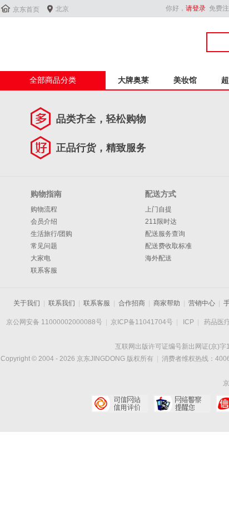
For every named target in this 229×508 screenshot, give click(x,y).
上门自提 (158, 209)
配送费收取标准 (168, 246)
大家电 (41, 258)
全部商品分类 (52, 80)
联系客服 (44, 270)
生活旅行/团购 (51, 234)
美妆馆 (185, 80)
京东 (37, 38)
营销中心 (201, 303)
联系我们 (61, 303)
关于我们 (26, 303)
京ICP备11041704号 (142, 322)
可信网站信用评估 (119, 404)
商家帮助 (166, 303)
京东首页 (26, 9)
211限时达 (161, 221)
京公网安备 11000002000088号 (54, 322)
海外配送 (158, 258)
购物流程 (44, 209)
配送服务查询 (165, 234)
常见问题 (44, 246)
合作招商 (131, 303)
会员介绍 (44, 221)
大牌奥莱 (133, 80)
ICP (188, 322)
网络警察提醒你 (182, 404)
